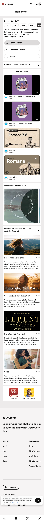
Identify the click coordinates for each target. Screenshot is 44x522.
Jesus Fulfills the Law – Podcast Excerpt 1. (24, 97)
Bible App (14, 398)
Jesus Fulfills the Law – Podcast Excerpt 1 (24, 123)
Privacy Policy (15, 502)
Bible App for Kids (29, 398)
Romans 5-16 (15, 177)
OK (38, 500)
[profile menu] (38, 4)
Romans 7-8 (14, 150)
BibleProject (12, 99)
